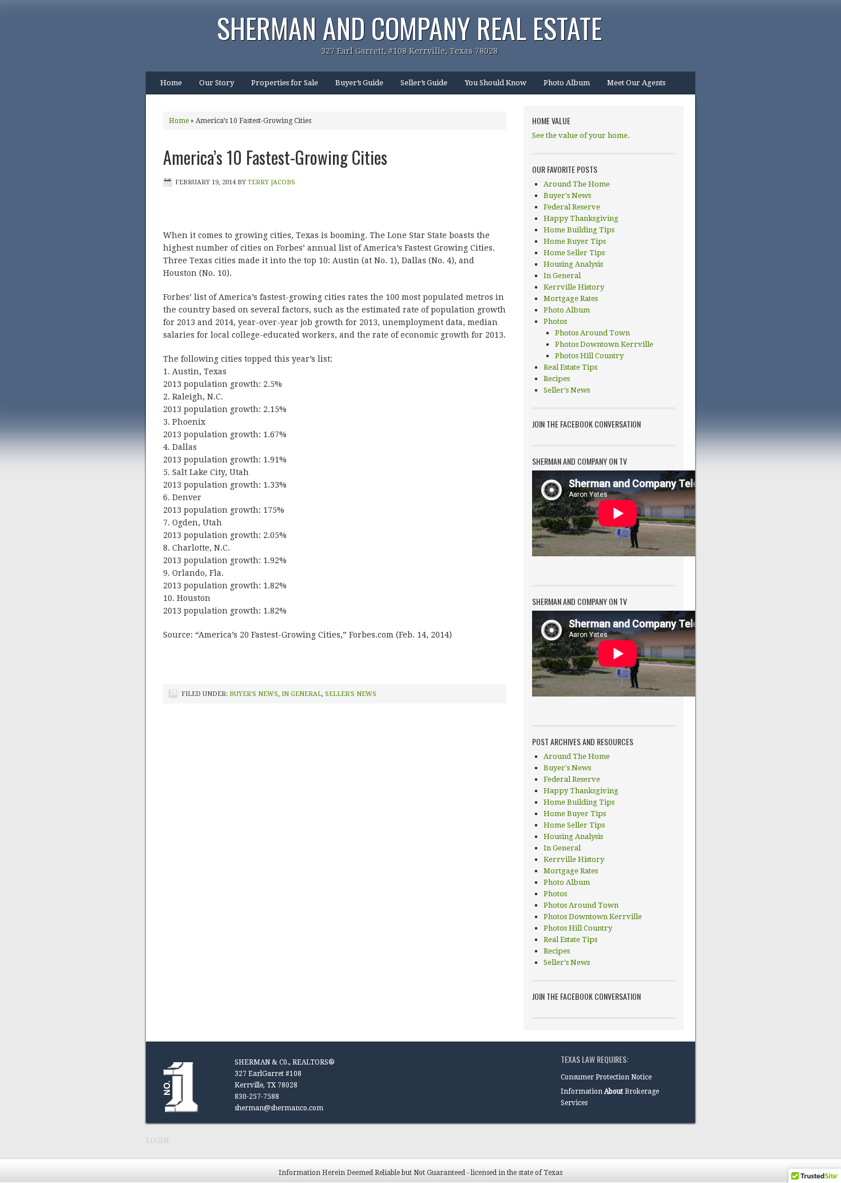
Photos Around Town (592, 333)
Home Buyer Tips (575, 241)
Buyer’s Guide (359, 82)
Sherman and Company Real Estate (409, 27)
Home (171, 82)
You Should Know (495, 82)
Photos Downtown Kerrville (604, 344)
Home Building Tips (579, 229)
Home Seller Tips (574, 252)
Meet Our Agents (636, 82)
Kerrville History (574, 287)
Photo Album (567, 82)
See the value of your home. (581, 135)
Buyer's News (253, 694)
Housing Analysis (573, 264)
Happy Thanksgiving (581, 218)
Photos (555, 321)
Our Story (216, 82)
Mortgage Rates (571, 298)
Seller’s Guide (423, 82)
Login (157, 1141)
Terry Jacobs (271, 182)
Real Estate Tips (570, 367)
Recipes (557, 378)
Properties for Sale (284, 82)
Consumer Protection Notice (606, 1077)
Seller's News (350, 694)
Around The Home (577, 184)
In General (301, 694)
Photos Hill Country (589, 355)
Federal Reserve (572, 207)
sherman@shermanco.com (279, 1108)
